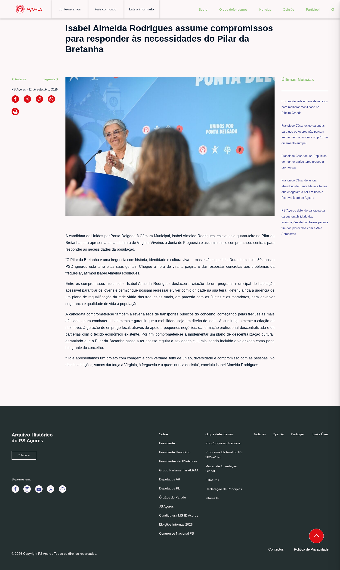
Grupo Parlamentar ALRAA (178, 470)
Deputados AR (169, 479)
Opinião (288, 9)
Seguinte (49, 79)
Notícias (265, 9)
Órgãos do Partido (172, 497)
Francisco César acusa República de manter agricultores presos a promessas (304, 161)
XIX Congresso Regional (223, 443)
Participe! (313, 9)
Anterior (20, 79)
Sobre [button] (203, 9)
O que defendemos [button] (233, 9)
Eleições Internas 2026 (176, 524)
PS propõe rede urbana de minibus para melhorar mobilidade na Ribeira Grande (304, 107)
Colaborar (24, 455)
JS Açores (166, 506)
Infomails (212, 498)
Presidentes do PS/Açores (178, 461)
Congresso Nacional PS (176, 533)
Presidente (167, 443)
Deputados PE (169, 488)
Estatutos (212, 480)
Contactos (276, 549)
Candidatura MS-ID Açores (178, 515)
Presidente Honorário (174, 452)
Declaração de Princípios (223, 489)
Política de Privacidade (311, 549)
